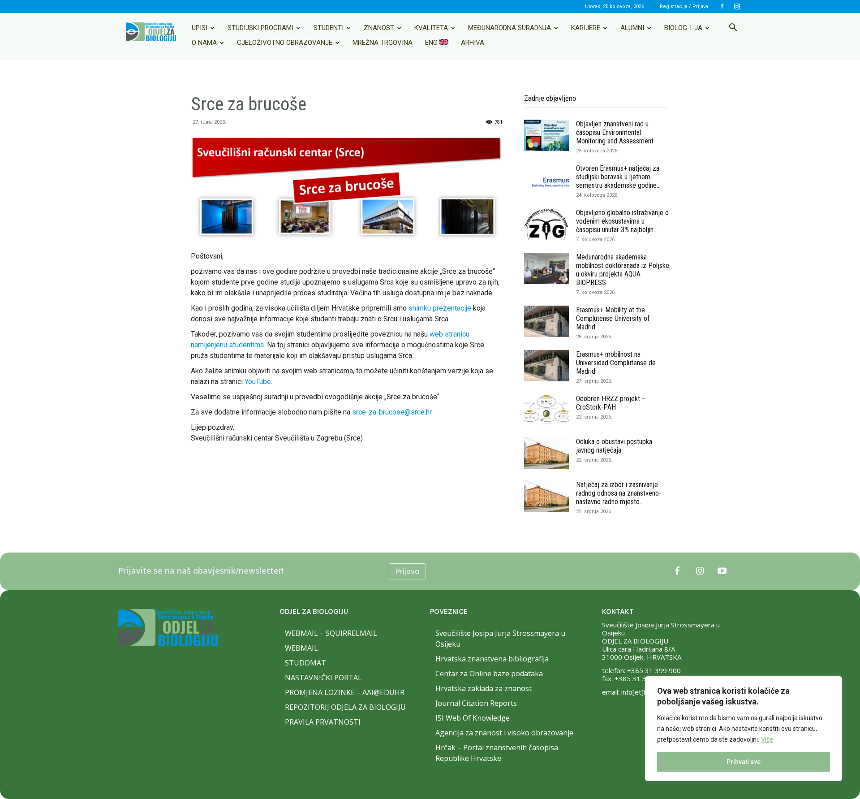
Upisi (199, 28)
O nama (204, 43)
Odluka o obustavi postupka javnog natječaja (614, 445)
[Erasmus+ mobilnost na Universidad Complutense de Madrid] (546, 365)
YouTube (258, 381)
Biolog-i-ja (683, 28)
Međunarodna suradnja (509, 28)
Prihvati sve (744, 761)
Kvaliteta (431, 28)
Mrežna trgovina (383, 43)
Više (767, 739)
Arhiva (472, 43)
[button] (733, 28)
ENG (432, 43)
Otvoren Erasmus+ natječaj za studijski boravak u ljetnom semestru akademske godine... (618, 177)
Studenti (329, 28)
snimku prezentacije (439, 308)
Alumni (632, 28)
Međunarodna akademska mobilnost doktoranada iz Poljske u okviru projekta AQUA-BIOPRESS (622, 270)
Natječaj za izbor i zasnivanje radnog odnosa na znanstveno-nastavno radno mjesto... (618, 493)
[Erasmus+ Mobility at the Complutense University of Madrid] (546, 321)
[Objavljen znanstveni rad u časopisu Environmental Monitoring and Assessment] (546, 135)
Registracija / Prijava (684, 6)
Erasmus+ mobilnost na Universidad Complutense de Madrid (616, 363)
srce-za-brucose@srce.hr (391, 412)
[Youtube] (722, 571)
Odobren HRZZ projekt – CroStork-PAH (611, 402)
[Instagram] (737, 6)
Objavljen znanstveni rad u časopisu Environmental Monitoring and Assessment (615, 132)
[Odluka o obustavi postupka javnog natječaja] (546, 453)
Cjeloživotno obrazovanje (284, 43)
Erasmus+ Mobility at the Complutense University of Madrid (612, 318)
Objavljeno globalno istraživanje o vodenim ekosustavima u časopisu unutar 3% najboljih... (622, 221)
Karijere (585, 28)
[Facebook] (722, 6)
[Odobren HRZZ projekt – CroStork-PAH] (546, 410)
